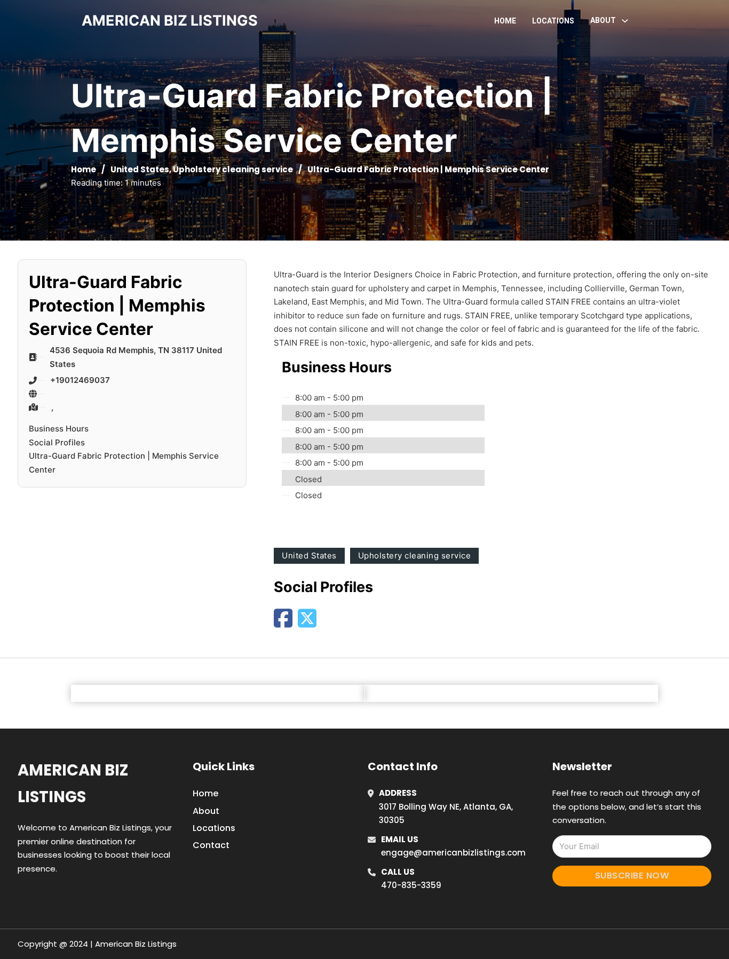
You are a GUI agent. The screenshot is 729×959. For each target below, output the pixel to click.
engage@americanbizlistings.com (453, 852)
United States (139, 169)
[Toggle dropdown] (625, 21)
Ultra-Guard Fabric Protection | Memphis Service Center (124, 463)
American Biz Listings (73, 783)
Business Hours (59, 428)
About (206, 811)
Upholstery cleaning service (233, 169)
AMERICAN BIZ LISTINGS (170, 20)
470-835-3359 (411, 885)
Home (505, 21)
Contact (211, 845)
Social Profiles (57, 442)
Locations (553, 21)
